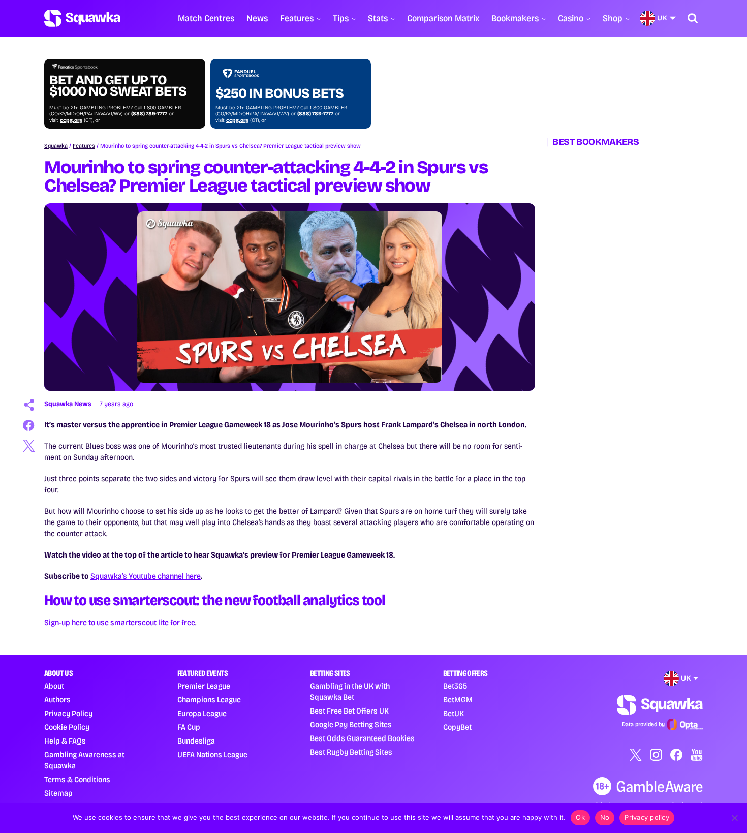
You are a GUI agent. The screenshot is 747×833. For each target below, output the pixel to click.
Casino (570, 18)
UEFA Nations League (212, 754)
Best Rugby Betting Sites (351, 752)
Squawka (56, 145)
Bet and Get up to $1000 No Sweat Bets (117, 86)
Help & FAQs (65, 741)
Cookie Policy (66, 727)
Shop (612, 18)
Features (297, 18)
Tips (341, 18)
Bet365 (455, 686)
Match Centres (206, 18)
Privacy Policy (68, 713)
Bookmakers (515, 18)
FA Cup (188, 727)
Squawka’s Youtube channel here (145, 576)
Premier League (203, 686)
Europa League (202, 713)
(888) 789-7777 (149, 114)
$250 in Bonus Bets (279, 93)
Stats (378, 18)
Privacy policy (647, 817)
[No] (734, 818)
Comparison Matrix (443, 18)
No (605, 817)
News (257, 18)
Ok (580, 817)
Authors (57, 699)
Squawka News (67, 403)
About (54, 686)
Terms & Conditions (77, 779)
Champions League (209, 699)
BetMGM (458, 699)
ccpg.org (71, 120)
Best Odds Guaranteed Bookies (362, 738)
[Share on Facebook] (29, 425)
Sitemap (58, 793)
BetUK (453, 713)
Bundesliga (196, 741)
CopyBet (457, 727)
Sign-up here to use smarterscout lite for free (119, 622)
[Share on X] (29, 446)
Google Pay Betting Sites (351, 724)
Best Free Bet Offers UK (349, 711)
